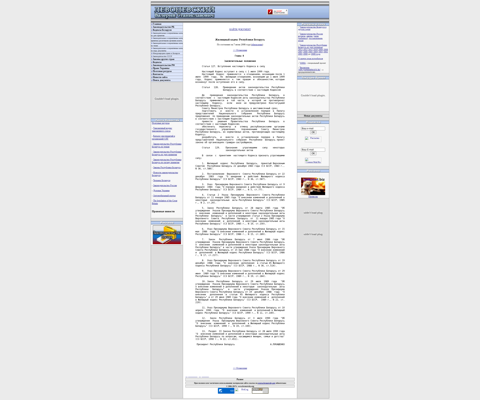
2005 (310, 52)
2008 (325, 49)
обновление (256, 44)
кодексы (301, 36)
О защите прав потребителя (310, 58)
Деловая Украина (161, 190)
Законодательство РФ (164, 65)
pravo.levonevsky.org (266, 383)
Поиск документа (161, 80)
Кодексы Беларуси (162, 30)
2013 (300, 49)
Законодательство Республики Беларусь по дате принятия (166, 153)
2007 (300, 52)
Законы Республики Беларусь (167, 167)
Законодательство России (165, 185)
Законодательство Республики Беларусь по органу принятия (166, 161)
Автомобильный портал (164, 195)
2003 (320, 52)
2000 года (315, 54)
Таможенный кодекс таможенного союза (162, 129)
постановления (315, 38)
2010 (315, 49)
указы (316, 36)
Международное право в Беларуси (166, 53)
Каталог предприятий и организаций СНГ (163, 137)
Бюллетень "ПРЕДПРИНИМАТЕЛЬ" (309, 68)
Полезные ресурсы (162, 71)
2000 (305, 54)
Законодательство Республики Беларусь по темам (166, 145)
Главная (157, 24)
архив (300, 40)
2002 (325, 52)
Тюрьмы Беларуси (161, 180)
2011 (310, 49)
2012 (305, 49)
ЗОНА (303, 63)
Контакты (158, 74)
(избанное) (303, 38)
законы (309, 36)
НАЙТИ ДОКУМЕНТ (240, 29)
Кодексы (157, 62)
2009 (320, 49)
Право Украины (161, 68)
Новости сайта (160, 77)
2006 (305, 52)
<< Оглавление (240, 50)
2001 (300, 54)
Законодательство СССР (162, 56)
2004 (315, 52)
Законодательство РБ (163, 27)
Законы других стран (163, 59)
